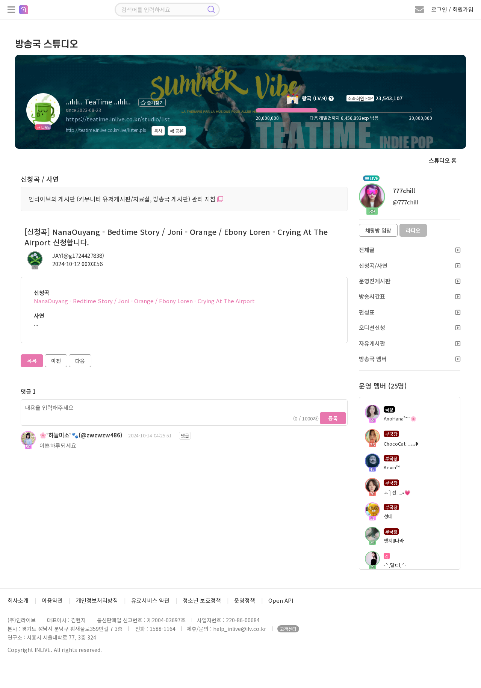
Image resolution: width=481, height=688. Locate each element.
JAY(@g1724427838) (78, 255)
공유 (178, 130)
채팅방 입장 (378, 230)
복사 (158, 130)
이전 (56, 360)
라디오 (413, 230)
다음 (80, 360)
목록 (32, 360)
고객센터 (288, 629)
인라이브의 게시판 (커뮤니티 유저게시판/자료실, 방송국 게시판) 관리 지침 (123, 198)
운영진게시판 (374, 281)
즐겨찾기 (154, 102)
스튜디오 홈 (443, 160)
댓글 (185, 435)
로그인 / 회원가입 (452, 9)
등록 (333, 418)
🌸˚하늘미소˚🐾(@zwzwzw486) (81, 435)
